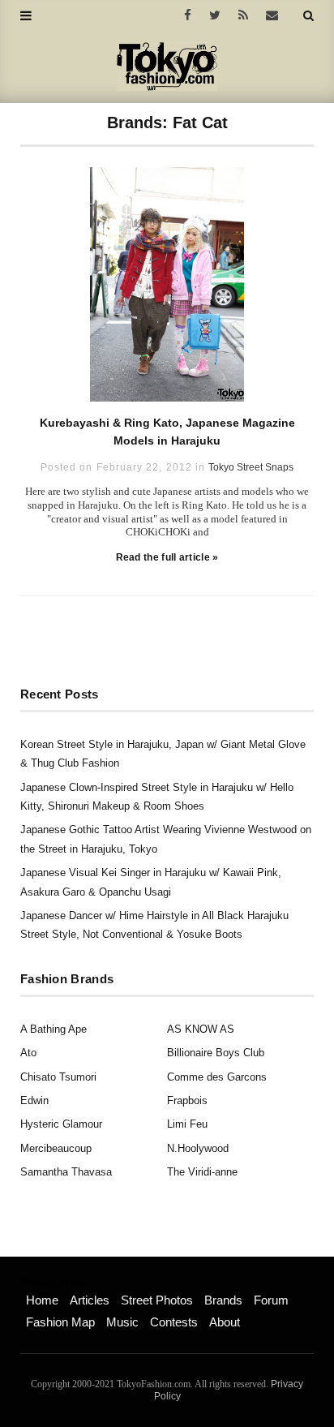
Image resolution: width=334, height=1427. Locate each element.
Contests (174, 1322)
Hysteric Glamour (61, 1124)
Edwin (34, 1100)
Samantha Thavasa (66, 1172)
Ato (28, 1053)
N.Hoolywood (198, 1148)
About (224, 1322)
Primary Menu (53, 1282)
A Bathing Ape (53, 1029)
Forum (271, 1300)
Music (122, 1322)
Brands (223, 1300)
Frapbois (187, 1100)
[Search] (308, 15)
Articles (89, 1300)
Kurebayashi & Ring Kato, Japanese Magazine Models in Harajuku (167, 431)
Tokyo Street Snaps (250, 467)
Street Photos (157, 1300)
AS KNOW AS (200, 1029)
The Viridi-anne (202, 1172)
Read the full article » (167, 557)
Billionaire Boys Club (215, 1053)
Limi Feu (187, 1124)
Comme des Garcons (217, 1077)
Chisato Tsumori (58, 1077)
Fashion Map (60, 1322)
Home (42, 1300)
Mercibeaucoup (56, 1148)
